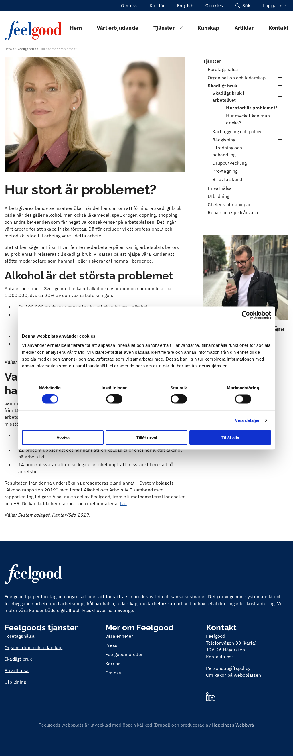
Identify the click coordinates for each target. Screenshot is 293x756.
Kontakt (278, 28)
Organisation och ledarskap (237, 77)
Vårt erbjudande (117, 28)
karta (249, 643)
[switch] (114, 399)
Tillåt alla (230, 437)
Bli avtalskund (227, 179)
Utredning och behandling (227, 151)
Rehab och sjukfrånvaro (233, 212)
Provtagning (224, 171)
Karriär (157, 5)
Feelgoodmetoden (124, 654)
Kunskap (208, 28)
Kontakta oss (220, 656)
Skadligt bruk (25, 49)
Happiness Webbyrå (233, 725)
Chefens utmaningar (229, 204)
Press (111, 645)
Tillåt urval (146, 437)
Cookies (214, 5)
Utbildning (218, 196)
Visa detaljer (247, 420)
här (123, 503)
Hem (76, 28)
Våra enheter (119, 636)
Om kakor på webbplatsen (233, 675)
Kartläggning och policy (236, 131)
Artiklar (244, 28)
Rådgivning (223, 140)
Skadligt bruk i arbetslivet (228, 96)
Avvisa (63, 437)
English (185, 5)
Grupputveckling (229, 163)
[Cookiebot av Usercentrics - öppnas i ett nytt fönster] (246, 315)
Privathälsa (220, 188)
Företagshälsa (223, 69)
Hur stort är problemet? (252, 108)
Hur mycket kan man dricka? (248, 119)
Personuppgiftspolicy (228, 668)
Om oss (129, 5)
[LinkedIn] (210, 697)
